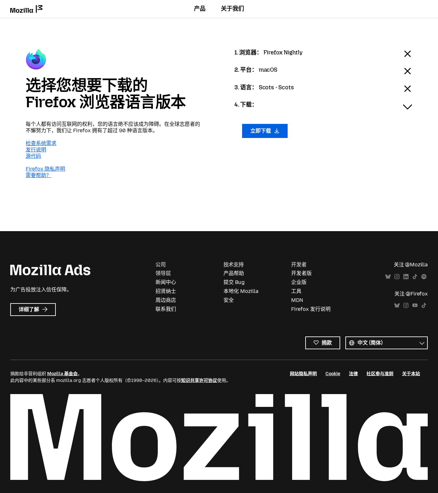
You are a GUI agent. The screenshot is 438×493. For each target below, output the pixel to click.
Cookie (332, 373)
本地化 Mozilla (240, 291)
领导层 (163, 273)
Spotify (424, 277)
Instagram (397, 277)
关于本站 (411, 373)
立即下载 (261, 131)
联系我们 (166, 309)
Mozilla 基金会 (62, 373)
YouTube (415, 306)
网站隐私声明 (303, 373)
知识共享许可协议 (199, 380)
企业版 (299, 282)
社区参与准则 (379, 373)
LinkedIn (406, 277)
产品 (200, 8)
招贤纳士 (166, 291)
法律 (353, 373)
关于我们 (232, 8)
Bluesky (388, 277)
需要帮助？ (38, 175)
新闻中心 (166, 282)
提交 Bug (234, 282)
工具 (296, 291)
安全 (228, 300)
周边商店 (166, 300)
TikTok (415, 277)
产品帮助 (233, 273)
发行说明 (36, 150)
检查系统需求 (41, 143)
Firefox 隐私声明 (45, 169)
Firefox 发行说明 (311, 309)
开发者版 (301, 273)
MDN (297, 300)
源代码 (33, 156)
